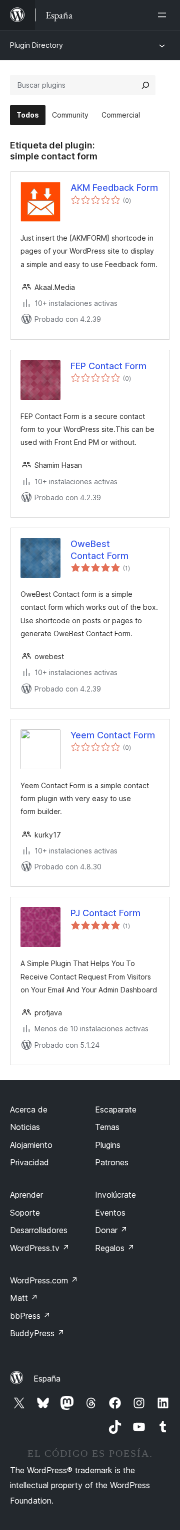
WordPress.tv (40, 1248)
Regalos (114, 1248)
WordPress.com (44, 1280)
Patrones (111, 1162)
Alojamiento (31, 1145)
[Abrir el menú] (164, 15)
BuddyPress (37, 1333)
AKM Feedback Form (114, 187)
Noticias (25, 1127)
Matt (24, 1298)
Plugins (107, 1145)
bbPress (30, 1316)
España (47, 1379)
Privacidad (29, 1162)
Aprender (26, 1195)
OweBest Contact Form (99, 549)
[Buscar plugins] (146, 85)
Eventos (110, 1213)
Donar (111, 1230)
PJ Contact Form (105, 913)
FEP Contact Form (108, 366)
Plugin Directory (36, 45)
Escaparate (115, 1109)
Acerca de (29, 1109)
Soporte (25, 1213)
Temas (107, 1127)
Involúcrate (115, 1195)
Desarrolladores (39, 1230)
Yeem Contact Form (112, 735)
